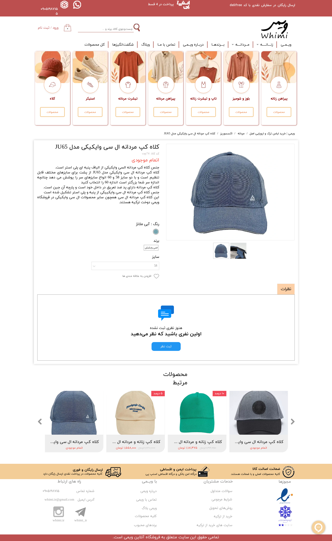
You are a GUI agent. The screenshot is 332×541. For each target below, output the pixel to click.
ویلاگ (145, 44)
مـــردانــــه (242, 44)
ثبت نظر (166, 346)
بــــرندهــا (217, 44)
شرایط (227, 499)
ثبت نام (43, 28)
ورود (55, 28)
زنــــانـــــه (266, 44)
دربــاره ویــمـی (193, 44)
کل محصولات (94, 44)
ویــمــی (286, 44)
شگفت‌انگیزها (123, 44)
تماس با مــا (166, 44)
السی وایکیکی (151, 248)
